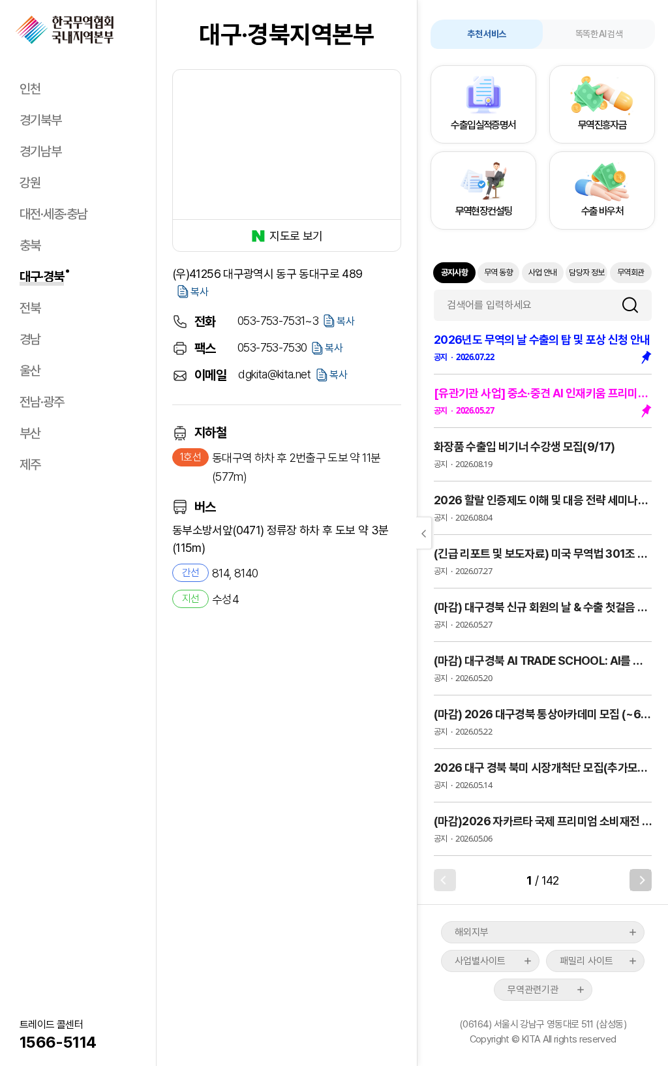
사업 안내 (542, 272)
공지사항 (454, 272)
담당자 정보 (586, 272)
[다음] (641, 880)
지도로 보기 (295, 236)
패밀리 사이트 (586, 961)
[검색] (635, 305)
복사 (199, 292)
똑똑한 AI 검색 (598, 34)
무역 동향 (498, 272)
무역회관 (630, 272)
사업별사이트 (480, 961)
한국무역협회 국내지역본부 (65, 30)
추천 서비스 (486, 34)
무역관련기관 (533, 990)
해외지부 (472, 932)
